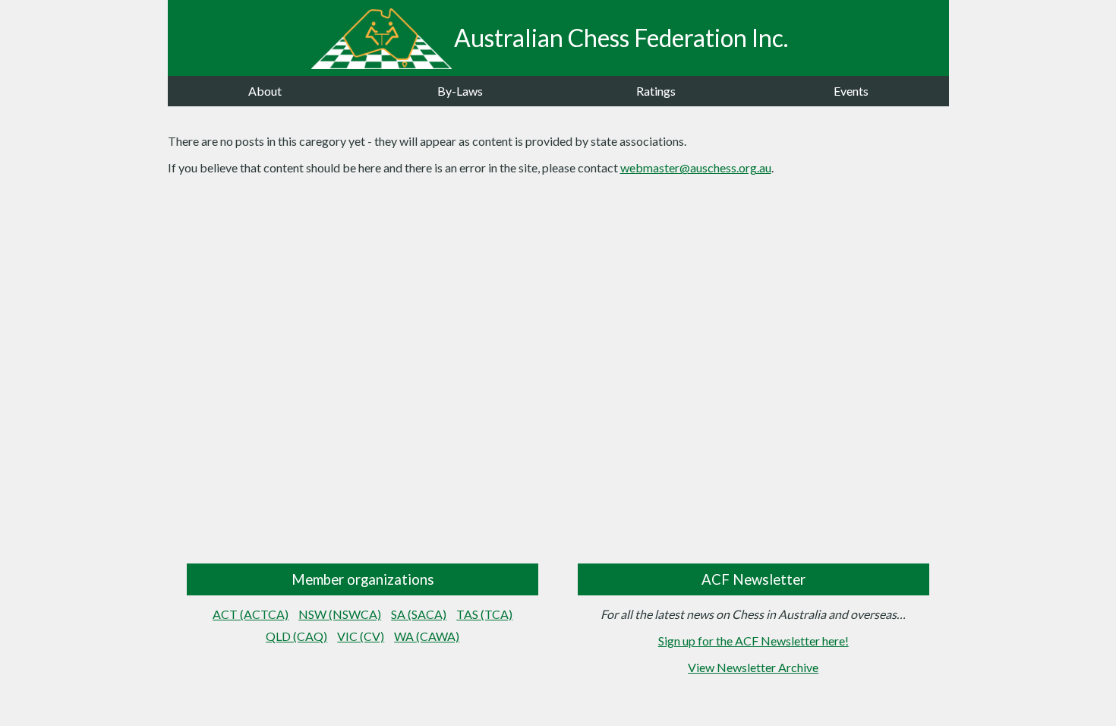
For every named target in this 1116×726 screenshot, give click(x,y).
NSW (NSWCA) (339, 614)
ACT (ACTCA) (250, 614)
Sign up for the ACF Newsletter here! (753, 640)
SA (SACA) (418, 614)
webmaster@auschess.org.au (695, 167)
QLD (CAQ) (296, 636)
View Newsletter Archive (753, 667)
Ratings (656, 91)
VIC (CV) (360, 636)
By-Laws (460, 91)
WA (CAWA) (426, 636)
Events (851, 91)
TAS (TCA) (484, 614)
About (265, 91)
